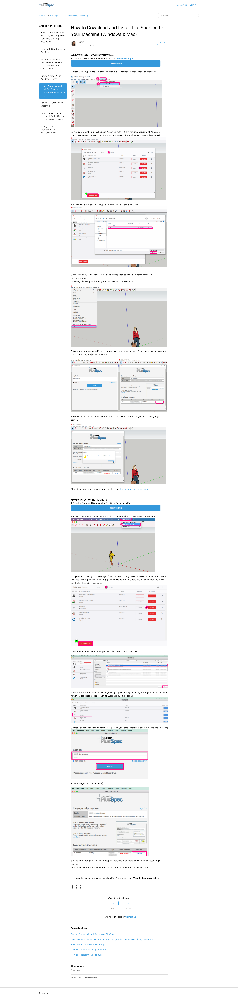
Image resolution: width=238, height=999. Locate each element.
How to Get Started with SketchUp (51, 104)
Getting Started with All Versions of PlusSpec (93, 934)
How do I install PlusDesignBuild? (87, 955)
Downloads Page (124, 58)
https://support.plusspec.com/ (133, 489)
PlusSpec (43, 15)
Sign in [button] (193, 5)
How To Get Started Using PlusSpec (52, 50)
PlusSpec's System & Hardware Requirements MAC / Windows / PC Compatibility (52, 64)
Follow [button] (162, 42)
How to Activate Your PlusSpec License (50, 77)
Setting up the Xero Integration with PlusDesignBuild (49, 129)
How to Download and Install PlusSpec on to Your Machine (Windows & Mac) (52, 91)
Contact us (182, 5)
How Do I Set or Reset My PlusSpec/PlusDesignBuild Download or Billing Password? (52, 37)
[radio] (112, 903)
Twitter (76, 887)
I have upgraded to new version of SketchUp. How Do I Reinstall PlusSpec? (52, 116)
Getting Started (57, 15)
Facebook (72, 887)
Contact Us (130, 916)
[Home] (46, 6)
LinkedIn (80, 887)
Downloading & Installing (77, 15)
